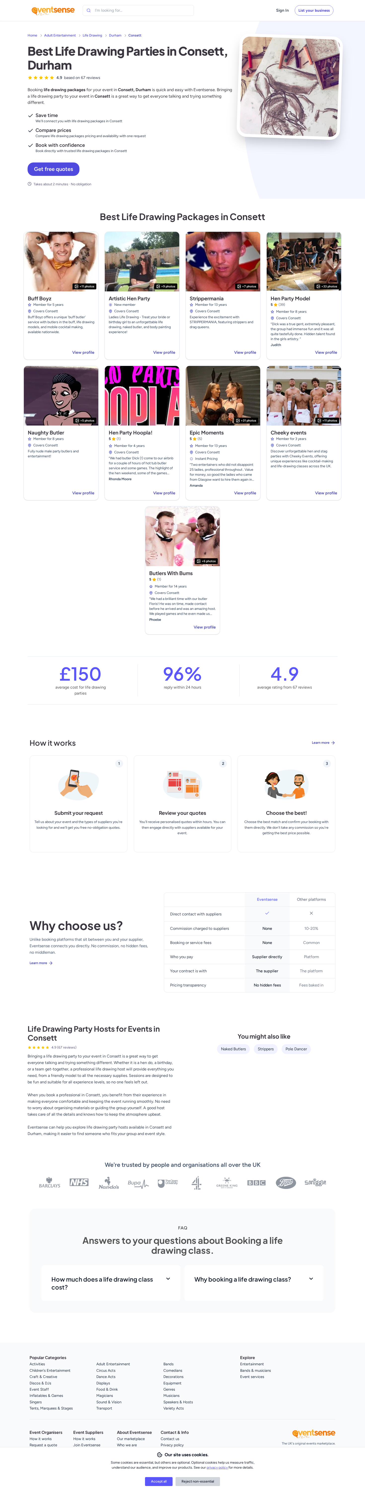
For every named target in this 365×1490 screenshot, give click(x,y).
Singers (36, 1402)
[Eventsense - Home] (53, 10)
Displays (103, 1383)
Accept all (159, 1481)
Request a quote (43, 1445)
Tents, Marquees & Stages (51, 1408)
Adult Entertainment (60, 35)
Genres (169, 1389)
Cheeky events (288, 432)
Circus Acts (105, 1370)
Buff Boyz (39, 298)
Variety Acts (173, 1408)
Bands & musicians (255, 1370)
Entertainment (252, 1364)
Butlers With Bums (171, 573)
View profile (83, 352)
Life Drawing (92, 35)
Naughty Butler (46, 432)
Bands (168, 1364)
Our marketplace (131, 1439)
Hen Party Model (290, 298)
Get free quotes (53, 169)
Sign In (282, 10)
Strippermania (207, 298)
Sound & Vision (108, 1402)
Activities (37, 1364)
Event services (252, 1376)
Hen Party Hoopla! (130, 432)
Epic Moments (207, 432)
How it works (41, 1439)
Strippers (266, 1049)
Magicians (104, 1395)
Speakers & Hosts (178, 1402)
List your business (314, 10)
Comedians (172, 1370)
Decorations (173, 1376)
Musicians (171, 1395)
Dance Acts (105, 1376)
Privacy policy (172, 1445)
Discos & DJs (40, 1383)
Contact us (170, 1439)
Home (32, 35)
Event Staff (39, 1389)
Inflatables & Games (46, 1395)
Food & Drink (107, 1389)
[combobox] (117, 10)
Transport (104, 1408)
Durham (115, 35)
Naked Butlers (233, 1049)
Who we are (127, 1445)
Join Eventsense (86, 1445)
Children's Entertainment (50, 1370)
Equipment (172, 1383)
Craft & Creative (43, 1376)
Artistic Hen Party (129, 298)
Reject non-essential (198, 1481)
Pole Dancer (296, 1049)
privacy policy (217, 1467)
